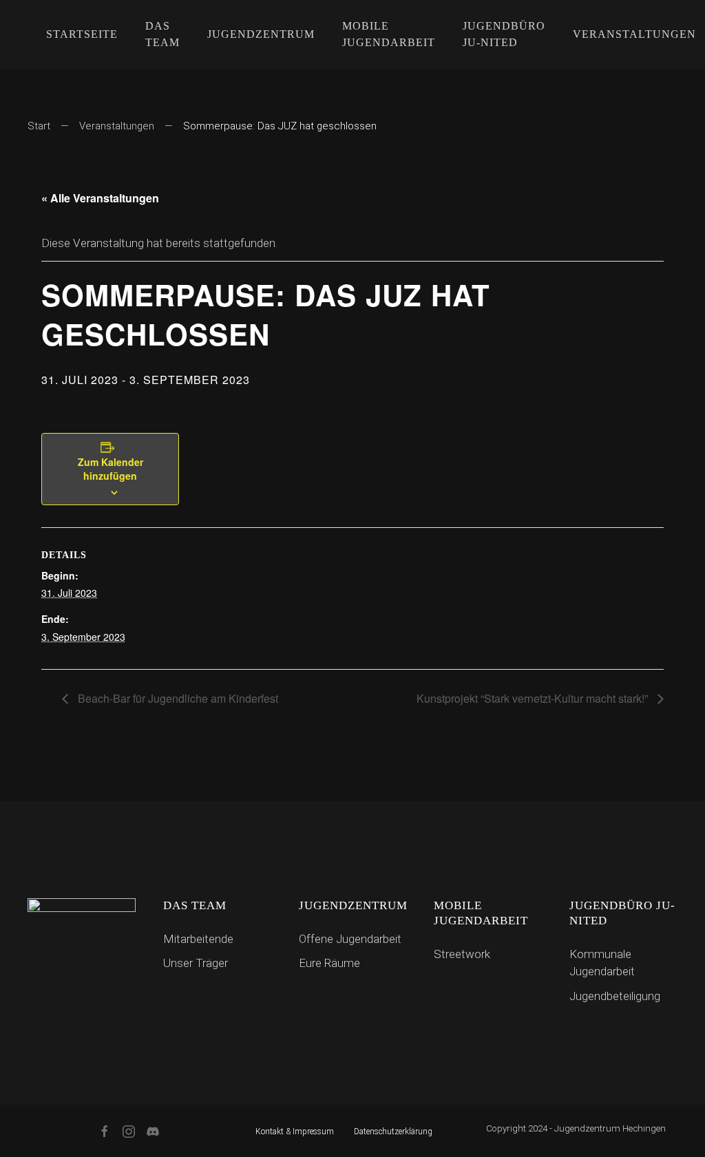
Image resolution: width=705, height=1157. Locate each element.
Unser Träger (195, 963)
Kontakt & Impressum (294, 1131)
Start (39, 126)
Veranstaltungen (116, 126)
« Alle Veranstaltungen (100, 198)
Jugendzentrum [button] (261, 34)
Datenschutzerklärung (393, 1131)
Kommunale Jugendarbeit (602, 963)
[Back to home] (30, 34)
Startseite (82, 34)
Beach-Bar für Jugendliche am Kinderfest (176, 698)
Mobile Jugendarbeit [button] (388, 34)
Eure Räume (329, 963)
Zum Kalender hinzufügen (110, 468)
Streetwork (462, 954)
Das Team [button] (162, 34)
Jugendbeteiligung (614, 996)
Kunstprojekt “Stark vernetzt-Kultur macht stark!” (534, 698)
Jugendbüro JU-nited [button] (504, 34)
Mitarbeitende (198, 939)
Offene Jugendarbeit (350, 939)
